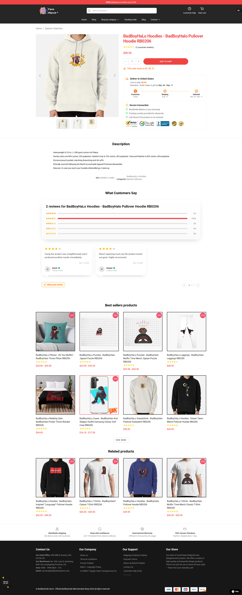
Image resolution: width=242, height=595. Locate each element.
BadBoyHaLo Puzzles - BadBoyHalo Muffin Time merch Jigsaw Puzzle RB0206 (141, 358)
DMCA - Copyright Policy (90, 567)
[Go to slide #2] (77, 124)
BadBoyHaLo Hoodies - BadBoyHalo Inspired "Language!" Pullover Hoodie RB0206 (54, 504)
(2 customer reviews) (145, 47)
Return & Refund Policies (134, 563)
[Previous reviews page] (184, 285)
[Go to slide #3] (92, 124)
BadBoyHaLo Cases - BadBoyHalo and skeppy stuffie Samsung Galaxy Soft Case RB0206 (99, 421)
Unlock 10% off (5, 582)
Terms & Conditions (88, 559)
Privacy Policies (87, 563)
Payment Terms (130, 559)
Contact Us (128, 567)
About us (84, 555)
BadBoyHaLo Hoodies (136, 176)
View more (121, 440)
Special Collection (54, 28)
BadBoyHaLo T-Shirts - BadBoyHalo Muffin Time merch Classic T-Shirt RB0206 (184, 504)
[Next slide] (114, 76)
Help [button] (237, 591)
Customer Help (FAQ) (133, 571)
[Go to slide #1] (62, 124)
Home (39, 28)
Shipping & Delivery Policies (135, 555)
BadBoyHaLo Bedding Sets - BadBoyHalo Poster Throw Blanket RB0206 (53, 421)
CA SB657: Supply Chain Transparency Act (98, 571)
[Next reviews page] (198, 285)
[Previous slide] (40, 76)
